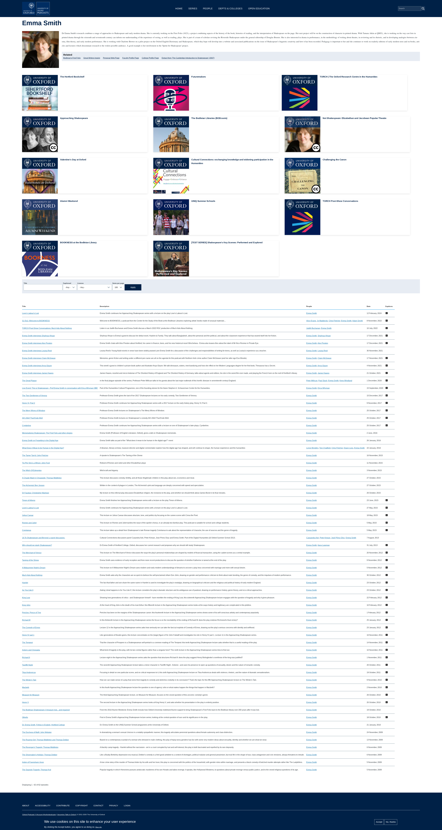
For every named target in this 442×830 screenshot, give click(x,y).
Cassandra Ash (312, 538)
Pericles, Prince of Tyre (31, 613)
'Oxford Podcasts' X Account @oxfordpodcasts (39, 814)
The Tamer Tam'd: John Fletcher (35, 455)
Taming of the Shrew (30, 560)
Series (192, 8)
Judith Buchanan (313, 328)
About (25, 805)
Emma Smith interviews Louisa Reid (37, 351)
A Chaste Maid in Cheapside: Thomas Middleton (42, 478)
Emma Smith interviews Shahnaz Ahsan (38, 336)
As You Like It (27, 590)
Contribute (63, 805)
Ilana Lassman (324, 545)
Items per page (118, 283)
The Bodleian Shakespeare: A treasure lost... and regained (46, 710)
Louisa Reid (323, 351)
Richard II (26, 657)
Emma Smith (311, 313)
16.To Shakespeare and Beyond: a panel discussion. (43, 538)
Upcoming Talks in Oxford (66, 814)
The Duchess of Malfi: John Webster (37, 732)
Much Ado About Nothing (32, 575)
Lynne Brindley (312, 448)
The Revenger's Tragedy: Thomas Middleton (40, 747)
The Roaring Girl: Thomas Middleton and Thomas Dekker (45, 740)
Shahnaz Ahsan (324, 336)
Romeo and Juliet (29, 523)
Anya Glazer (323, 366)
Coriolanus (26, 530)
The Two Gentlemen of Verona (34, 396)
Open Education (259, 8)
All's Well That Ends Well (32, 418)
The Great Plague (29, 381)
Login (127, 805)
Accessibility (42, 805)
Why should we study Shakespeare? (37, 545)
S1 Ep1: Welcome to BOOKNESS (36, 321)
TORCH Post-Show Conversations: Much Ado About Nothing (47, 328)
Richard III (26, 620)
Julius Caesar (27, 515)
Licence (80, 283)
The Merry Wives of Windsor (33, 411)
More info (98, 827)
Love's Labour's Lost (30, 313)
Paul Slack (322, 381)
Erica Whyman (324, 388)
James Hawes (323, 373)
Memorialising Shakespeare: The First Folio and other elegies (47, 433)
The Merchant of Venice (31, 553)
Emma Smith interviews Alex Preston (37, 343)
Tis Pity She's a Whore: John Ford (36, 463)
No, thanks (391, 822)
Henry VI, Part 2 (28, 403)
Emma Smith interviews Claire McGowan (38, 358)
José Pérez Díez (338, 538)
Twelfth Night (27, 665)
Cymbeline (26, 426)
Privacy (113, 805)
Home (179, 8)
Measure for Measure (30, 695)
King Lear (26, 598)
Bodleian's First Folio (72, 58)
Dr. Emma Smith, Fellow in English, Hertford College (43, 725)
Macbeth (25, 687)
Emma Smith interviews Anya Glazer (37, 366)
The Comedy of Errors (31, 628)
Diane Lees (348, 448)
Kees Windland (346, 381)
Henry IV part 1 (28, 635)
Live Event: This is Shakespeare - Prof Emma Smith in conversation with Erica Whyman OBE (60, 388)
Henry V (25, 702)
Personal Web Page (111, 58)
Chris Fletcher (334, 321)
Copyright (81, 805)
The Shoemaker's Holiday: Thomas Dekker (39, 755)
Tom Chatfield (325, 448)
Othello (25, 717)
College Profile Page (150, 58)
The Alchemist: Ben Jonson (33, 485)
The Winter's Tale (29, 680)
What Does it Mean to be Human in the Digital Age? (43, 448)
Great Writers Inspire (91, 58)
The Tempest (27, 643)
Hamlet (25, 583)
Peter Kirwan (325, 538)
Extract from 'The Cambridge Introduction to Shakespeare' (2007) (188, 58)
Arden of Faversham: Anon (33, 762)
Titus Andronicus (29, 672)
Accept (379, 822)
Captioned (67, 283)
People (208, 8)
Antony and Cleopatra (31, 650)
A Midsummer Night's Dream (33, 568)
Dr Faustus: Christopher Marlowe (35, 493)
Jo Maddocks (322, 321)
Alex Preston (323, 343)
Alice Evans (311, 321)
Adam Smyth (357, 321)
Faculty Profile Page (130, 58)
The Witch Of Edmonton (32, 470)
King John (26, 605)
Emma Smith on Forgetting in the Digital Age (40, 440)
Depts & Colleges (230, 8)
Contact (98, 805)
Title (25, 283)
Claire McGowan (324, 358)
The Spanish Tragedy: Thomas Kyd (36, 770)
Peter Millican (311, 381)
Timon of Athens (28, 500)
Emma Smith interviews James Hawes (37, 373)
